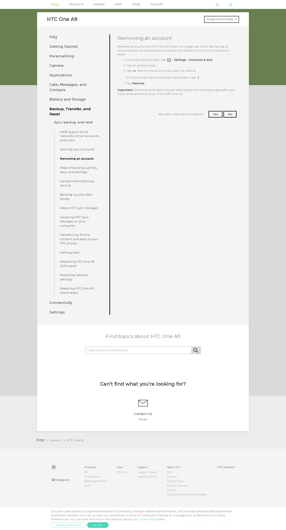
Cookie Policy (147, 519)
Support (55, 440)
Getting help (69, 252)
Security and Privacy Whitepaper (187, 494)
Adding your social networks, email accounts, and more (80, 136)
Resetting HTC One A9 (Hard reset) (77, 290)
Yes (215, 114)
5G (86, 472)
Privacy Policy (175, 481)
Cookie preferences (68, 525)
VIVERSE (99, 4)
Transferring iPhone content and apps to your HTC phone (79, 239)
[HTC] (55, 4)
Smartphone (92, 476)
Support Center (147, 472)
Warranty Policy (147, 476)
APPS (118, 4)
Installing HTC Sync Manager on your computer (74, 221)
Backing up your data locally (76, 197)
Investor (172, 476)
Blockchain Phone (96, 481)
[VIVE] (230, 4)
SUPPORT (156, 4)
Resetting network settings (74, 277)
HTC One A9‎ (75, 440)
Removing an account (77, 158)
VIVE (88, 485)
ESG (169, 472)
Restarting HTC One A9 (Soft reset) (77, 264)
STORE (136, 4)
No (230, 114)
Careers (171, 490)
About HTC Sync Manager (79, 208)
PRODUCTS (76, 4)
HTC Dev (122, 472)
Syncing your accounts (77, 149)
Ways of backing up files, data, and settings (78, 170)
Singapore (62, 479)
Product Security (177, 485)
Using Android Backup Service (77, 183)
